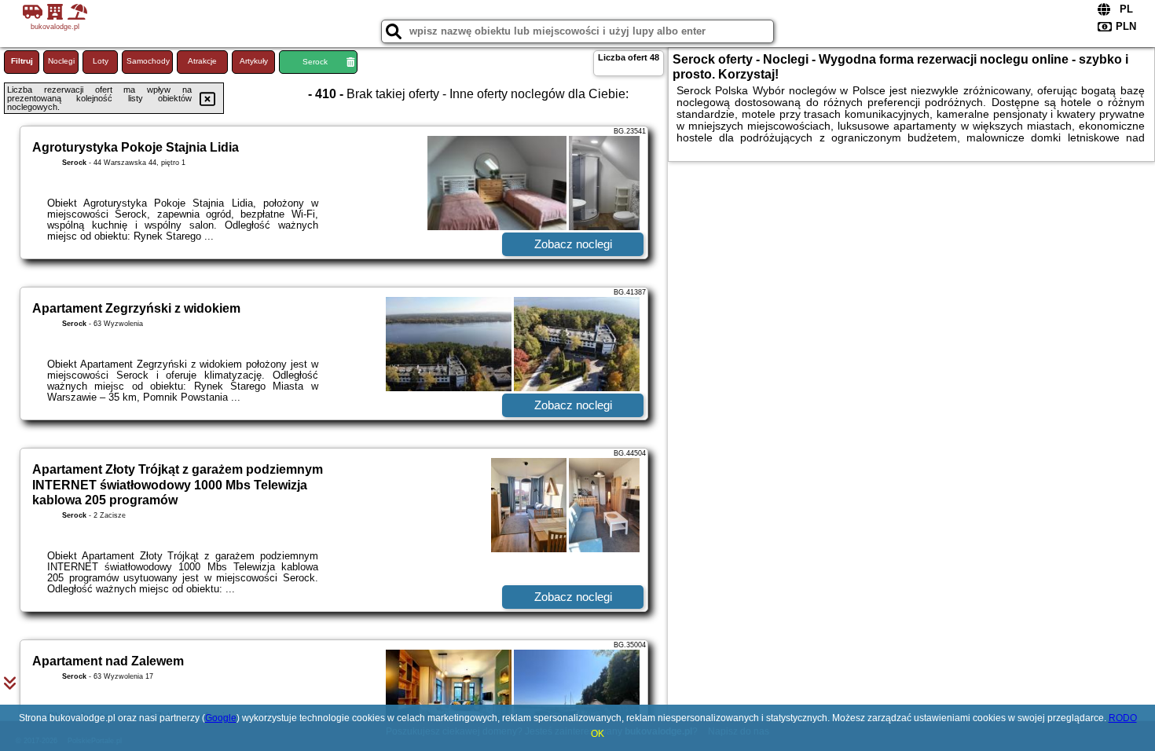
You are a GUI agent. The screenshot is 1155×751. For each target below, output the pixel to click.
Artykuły (254, 61)
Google (220, 718)
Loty (100, 61)
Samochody (148, 61)
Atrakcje (202, 61)
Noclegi (61, 61)
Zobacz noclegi (573, 244)
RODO (1123, 718)
